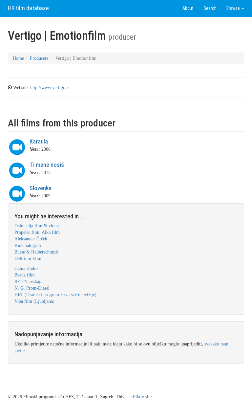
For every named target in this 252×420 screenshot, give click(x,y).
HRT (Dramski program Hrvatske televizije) (55, 294)
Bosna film (24, 275)
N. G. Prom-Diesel (32, 288)
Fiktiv (138, 396)
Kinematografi (27, 245)
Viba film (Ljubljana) (34, 301)
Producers (39, 58)
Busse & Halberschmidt (36, 252)
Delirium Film (27, 258)
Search (210, 8)
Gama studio (26, 268)
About (188, 8)
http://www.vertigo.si (50, 87)
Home (18, 58)
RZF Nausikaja (28, 281)
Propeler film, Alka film (37, 232)
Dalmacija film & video (36, 225)
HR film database (28, 8)
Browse (233, 8)
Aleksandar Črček (30, 238)
